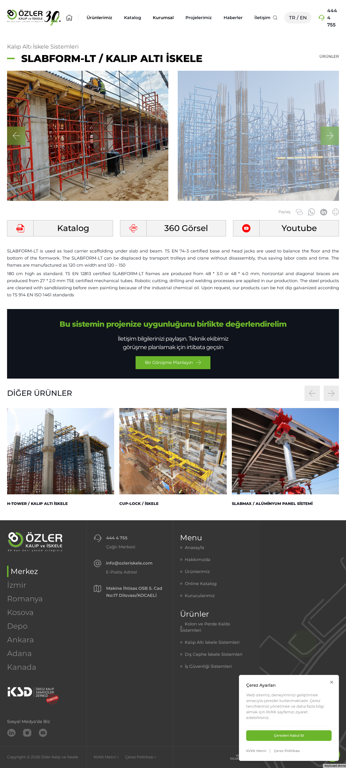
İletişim (262, 17)
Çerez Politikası (287, 751)
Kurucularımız (200, 595)
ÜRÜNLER (329, 56)
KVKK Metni (256, 751)
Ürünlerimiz (197, 571)
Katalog (132, 17)
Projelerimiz (198, 17)
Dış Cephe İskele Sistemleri (213, 654)
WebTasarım (236, 757)
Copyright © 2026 (42, 757)
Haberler (233, 17)
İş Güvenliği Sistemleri (208, 666)
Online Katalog (201, 583)
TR (292, 18)
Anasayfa (194, 547)
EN (303, 18)
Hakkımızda (197, 559)
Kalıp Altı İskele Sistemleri (43, 46)
